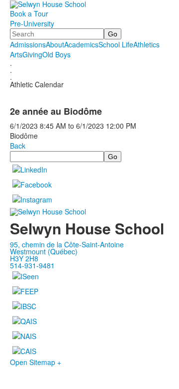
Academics (81, 44)
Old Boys (56, 54)
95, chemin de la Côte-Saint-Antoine (67, 244)
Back (17, 146)
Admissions (28, 44)
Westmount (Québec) (44, 251)
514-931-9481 (32, 265)
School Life (115, 44)
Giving (32, 54)
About (55, 44)
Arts (16, 54)
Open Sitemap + (35, 362)
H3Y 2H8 (24, 258)
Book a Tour (29, 13)
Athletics (146, 44)
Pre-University (32, 23)
